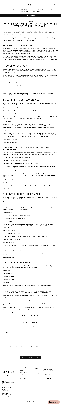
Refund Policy (22, 370)
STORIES (49, 9)
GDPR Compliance (24, 380)
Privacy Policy (36, 346)
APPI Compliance (23, 376)
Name (4, 326)
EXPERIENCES (40, 9)
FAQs (35, 377)
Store (35, 381)
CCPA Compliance (24, 378)
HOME (9, 9)
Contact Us (36, 383)
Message (6, 332)
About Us (36, 379)
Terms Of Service (23, 372)
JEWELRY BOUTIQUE (26, 9)
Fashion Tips (36, 373)
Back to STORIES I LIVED (31, 357)
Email (33, 326)
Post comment (30, 343)
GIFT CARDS (36, 11)
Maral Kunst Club (37, 371)
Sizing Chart (36, 375)
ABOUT (15, 9)
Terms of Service (44, 346)
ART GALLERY (25, 11)
